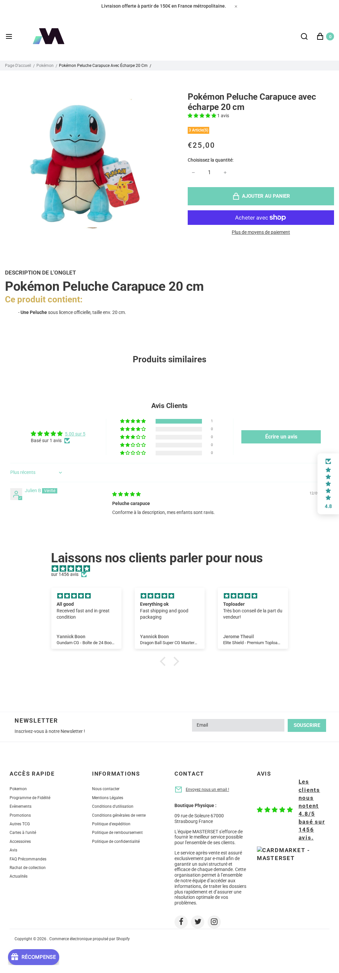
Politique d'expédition (111, 824)
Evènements (20, 806)
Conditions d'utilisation (112, 806)
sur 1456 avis (64, 574)
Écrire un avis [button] (281, 437)
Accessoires (20, 841)
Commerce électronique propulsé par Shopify (89, 939)
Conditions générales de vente (119, 815)
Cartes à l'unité (23, 832)
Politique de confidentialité (116, 841)
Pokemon (18, 789)
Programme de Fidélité (30, 797)
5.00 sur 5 (75, 433)
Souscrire (307, 725)
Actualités (18, 876)
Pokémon (45, 65)
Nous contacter (106, 789)
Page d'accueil (18, 65)
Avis (13, 850)
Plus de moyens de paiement (261, 232)
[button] (202, 115)
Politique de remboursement (117, 832)
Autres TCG (20, 824)
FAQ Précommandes (28, 859)
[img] (126, 494)
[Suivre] (181, 922)
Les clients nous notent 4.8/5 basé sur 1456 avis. (312, 809)
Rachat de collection (28, 867)
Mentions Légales (107, 797)
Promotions (20, 815)
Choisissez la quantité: (210, 160)
